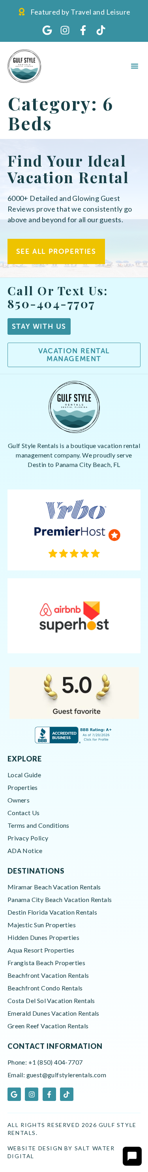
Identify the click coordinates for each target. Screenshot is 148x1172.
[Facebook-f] (83, 30)
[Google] (47, 30)
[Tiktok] (101, 30)
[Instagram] (65, 30)
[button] (135, 66)
